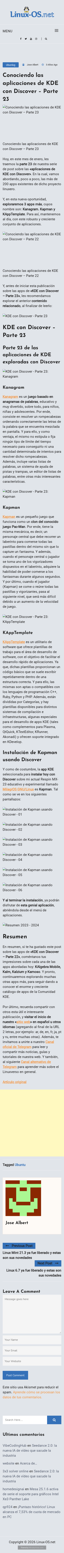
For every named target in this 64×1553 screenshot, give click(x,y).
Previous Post (22, 1246)
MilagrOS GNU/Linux (18, 789)
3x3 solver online (15, 1471)
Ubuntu (20, 1165)
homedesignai (13, 1489)
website (8, 1463)
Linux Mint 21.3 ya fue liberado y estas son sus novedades (32, 1255)
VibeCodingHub (14, 1445)
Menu (7, 31)
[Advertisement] (32, 1123)
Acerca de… (28, 1463)
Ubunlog (10, 65)
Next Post (45, 1263)
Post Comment (15, 1375)
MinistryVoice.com (36, 1548)
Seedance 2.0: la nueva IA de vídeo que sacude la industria (30, 1450)
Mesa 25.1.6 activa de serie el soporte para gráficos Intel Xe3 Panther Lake (31, 1494)
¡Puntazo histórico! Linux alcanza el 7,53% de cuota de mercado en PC (31, 1512)
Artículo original (14, 1082)
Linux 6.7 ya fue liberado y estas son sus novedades (33, 1272)
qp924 (7, 1507)
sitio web (23, 1022)
